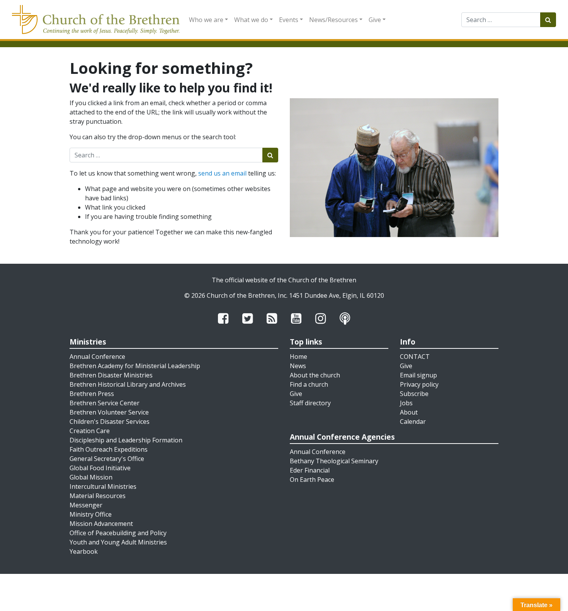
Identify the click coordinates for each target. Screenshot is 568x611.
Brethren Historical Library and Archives (128, 384)
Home (298, 356)
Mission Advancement (101, 523)
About (409, 412)
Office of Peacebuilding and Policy (118, 533)
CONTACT (415, 356)
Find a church (309, 384)
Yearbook (84, 551)
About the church (315, 375)
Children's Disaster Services (110, 421)
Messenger (86, 505)
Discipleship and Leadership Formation (126, 440)
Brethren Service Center (104, 403)
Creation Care (90, 431)
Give (375, 19)
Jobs (406, 403)
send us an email (222, 173)
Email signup (418, 375)
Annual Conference (97, 356)
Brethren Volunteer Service (109, 412)
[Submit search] (548, 19)
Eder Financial (310, 470)
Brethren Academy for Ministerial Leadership (135, 366)
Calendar (413, 421)
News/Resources (333, 19)
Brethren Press (92, 393)
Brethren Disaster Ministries (111, 375)
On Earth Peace (312, 479)
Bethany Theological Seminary (334, 461)
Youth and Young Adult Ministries (118, 542)
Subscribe (414, 393)
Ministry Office (91, 514)
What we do (251, 19)
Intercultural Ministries (103, 486)
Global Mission (91, 477)
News (298, 366)
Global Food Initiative (100, 468)
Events (288, 19)
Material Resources (98, 496)
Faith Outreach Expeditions (109, 449)
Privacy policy (419, 384)
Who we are (206, 19)
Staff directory (310, 403)
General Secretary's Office (107, 458)
